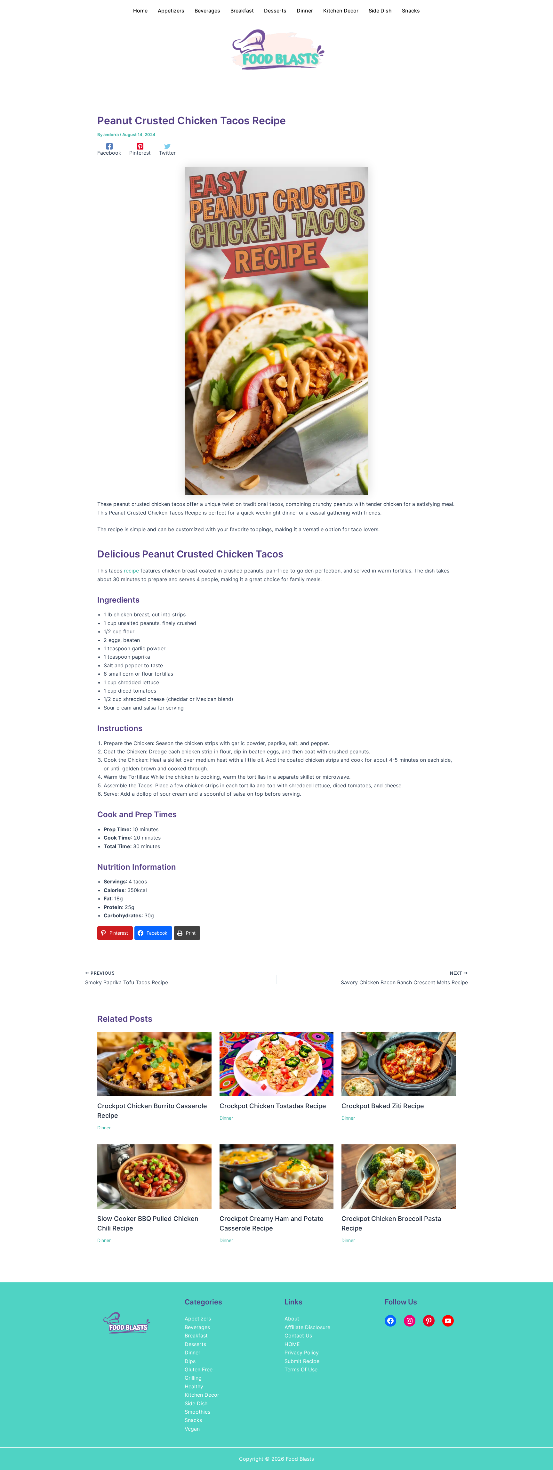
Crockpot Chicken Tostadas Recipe (273, 1106)
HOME (292, 1344)
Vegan (192, 1428)
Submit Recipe (302, 1361)
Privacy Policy (302, 1352)
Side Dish (196, 1403)
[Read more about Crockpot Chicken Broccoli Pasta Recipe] (398, 1176)
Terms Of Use (301, 1369)
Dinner (104, 1127)
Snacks (193, 1420)
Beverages (197, 1327)
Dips (190, 1361)
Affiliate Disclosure (307, 1327)
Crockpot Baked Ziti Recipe (382, 1106)
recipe (131, 570)
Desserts (195, 1344)
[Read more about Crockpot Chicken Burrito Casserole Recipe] (154, 1063)
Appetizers (198, 1318)
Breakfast (196, 1335)
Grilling (193, 1378)
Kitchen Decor (202, 1395)
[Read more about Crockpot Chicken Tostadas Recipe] (277, 1063)
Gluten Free (198, 1369)
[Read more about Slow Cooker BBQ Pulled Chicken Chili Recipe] (154, 1176)
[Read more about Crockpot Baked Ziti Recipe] (398, 1063)
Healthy (194, 1386)
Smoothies (197, 1412)
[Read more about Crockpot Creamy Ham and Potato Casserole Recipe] (277, 1176)
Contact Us (298, 1335)
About (292, 1318)
